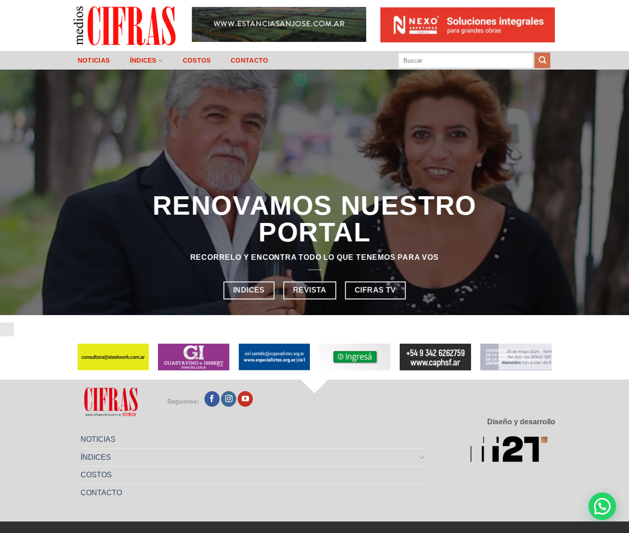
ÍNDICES (143, 60)
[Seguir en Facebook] (212, 399)
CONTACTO (249, 60)
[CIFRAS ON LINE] (125, 25)
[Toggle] (422, 457)
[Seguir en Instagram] (228, 399)
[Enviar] (542, 60)
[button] (602, 506)
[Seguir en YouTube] (245, 399)
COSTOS (197, 60)
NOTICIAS (94, 60)
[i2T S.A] (512, 451)
